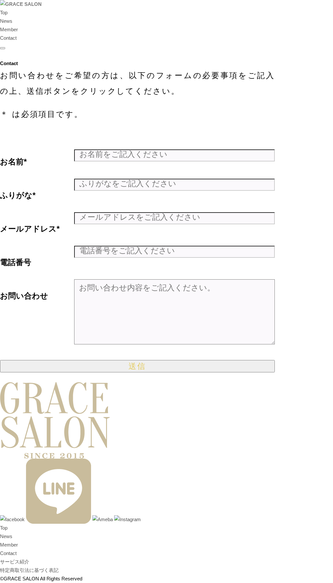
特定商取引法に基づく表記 (29, 570)
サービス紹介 (14, 561)
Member (9, 29)
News (6, 21)
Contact (8, 38)
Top (3, 12)
